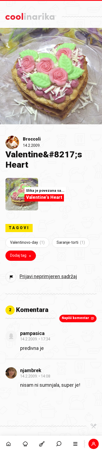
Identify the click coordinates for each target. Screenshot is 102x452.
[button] (58, 444)
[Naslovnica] (8, 444)
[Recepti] (41, 444)
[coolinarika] (30, 15)
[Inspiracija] (25, 444)
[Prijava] (93, 444)
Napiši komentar (75, 318)
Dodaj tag (18, 255)
